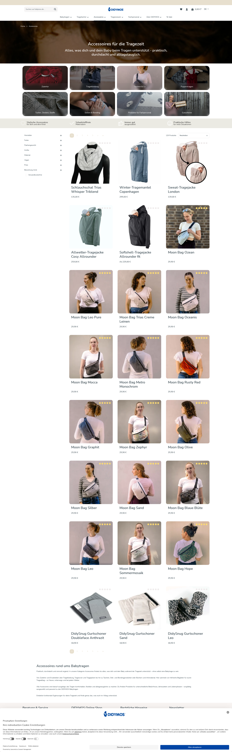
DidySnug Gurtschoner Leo (185, 636)
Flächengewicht (30, 145)
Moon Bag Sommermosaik (131, 571)
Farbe (26, 140)
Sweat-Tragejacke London (182, 190)
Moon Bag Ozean (181, 252)
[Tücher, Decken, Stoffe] (45, 104)
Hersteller (28, 135)
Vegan (26, 160)
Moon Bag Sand (132, 508)
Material (27, 155)
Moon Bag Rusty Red (184, 382)
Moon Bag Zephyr (133, 447)
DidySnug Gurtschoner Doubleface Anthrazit (88, 636)
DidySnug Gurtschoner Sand (137, 636)
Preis (26, 165)
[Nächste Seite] (98, 135)
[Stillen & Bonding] (92, 104)
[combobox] (38, 9)
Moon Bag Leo (82, 569)
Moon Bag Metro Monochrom (132, 384)
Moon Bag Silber (84, 508)
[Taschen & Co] (139, 78)
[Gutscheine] (187, 104)
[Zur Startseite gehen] (116, 9)
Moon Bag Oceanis (182, 317)
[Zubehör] (45, 78)
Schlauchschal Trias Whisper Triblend (86, 190)
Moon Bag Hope (180, 569)
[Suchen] (55, 9)
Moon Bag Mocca (84, 382)
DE (205, 9)
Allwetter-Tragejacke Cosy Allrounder (87, 254)
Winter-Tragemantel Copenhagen (135, 190)
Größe (26, 150)
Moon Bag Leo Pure (86, 317)
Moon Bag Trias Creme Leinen (137, 319)
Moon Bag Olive (180, 447)
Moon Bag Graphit (85, 447)
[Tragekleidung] (92, 78)
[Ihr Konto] (186, 9)
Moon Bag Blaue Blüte (185, 508)
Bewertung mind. (30, 170)
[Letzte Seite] (103, 135)
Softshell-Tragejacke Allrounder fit (135, 254)
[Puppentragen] (187, 78)
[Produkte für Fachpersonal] (139, 104)
